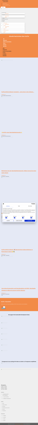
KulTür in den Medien (7, 41)
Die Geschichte (7, 13)
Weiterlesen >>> (3, 94)
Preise (4, 43)
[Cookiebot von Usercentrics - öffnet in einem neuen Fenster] (32, 203)
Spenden (4, 46)
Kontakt (3, 21)
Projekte (3, 18)
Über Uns (3, 14)
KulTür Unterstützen (5, 19)
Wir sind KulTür (7, 26)
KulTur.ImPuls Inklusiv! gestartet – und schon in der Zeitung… (17, 91)
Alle (3, 38)
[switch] (15, 217)
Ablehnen (8, 220)
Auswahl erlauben (19, 220)
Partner (6, 27)
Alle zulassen (30, 220)
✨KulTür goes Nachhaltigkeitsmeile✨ (11, 132)
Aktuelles (3, 20)
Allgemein (5, 40)
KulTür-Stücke (4, 12)
